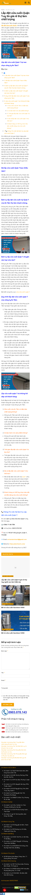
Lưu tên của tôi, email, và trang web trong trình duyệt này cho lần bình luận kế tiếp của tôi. (16, 697)
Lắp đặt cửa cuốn (10, 9)
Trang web (4, 688)
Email (3, 680)
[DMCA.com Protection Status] (24, 890)
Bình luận (4, 651)
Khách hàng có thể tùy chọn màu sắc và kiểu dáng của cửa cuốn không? (17, 126)
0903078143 (14, 880)
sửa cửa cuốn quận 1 (23, 292)
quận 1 (24, 477)
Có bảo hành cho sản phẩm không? (18, 110)
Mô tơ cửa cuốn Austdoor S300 (12, 633)
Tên (3, 672)
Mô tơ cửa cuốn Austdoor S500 (12, 607)
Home (2, 9)
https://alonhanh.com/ (17, 544)
